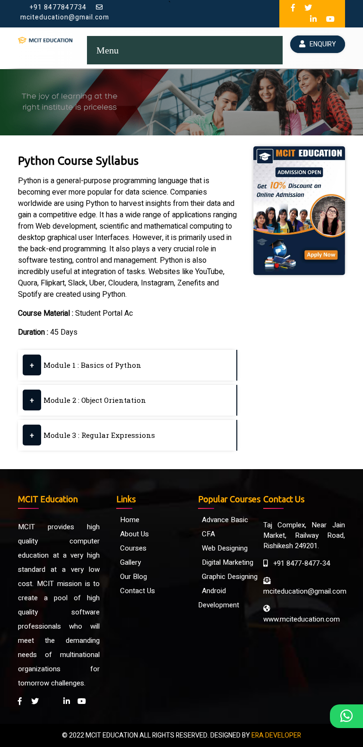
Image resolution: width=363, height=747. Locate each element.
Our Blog (131, 576)
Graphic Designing (228, 576)
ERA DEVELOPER (276, 735)
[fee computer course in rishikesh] (330, 19)
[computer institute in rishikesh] (293, 8)
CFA (206, 534)
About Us (132, 534)
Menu (107, 50)
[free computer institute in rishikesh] (82, 701)
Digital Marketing (225, 562)
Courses (131, 548)
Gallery (128, 562)
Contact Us (135, 591)
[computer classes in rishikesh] (308, 8)
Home (127, 520)
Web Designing (223, 548)
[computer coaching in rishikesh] (324, 8)
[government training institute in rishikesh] (66, 701)
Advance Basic (223, 520)
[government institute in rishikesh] (313, 19)
